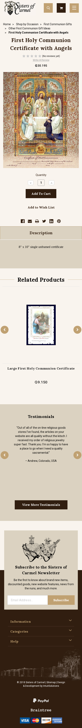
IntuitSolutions (51, 686)
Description (41, 233)
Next (77, 330)
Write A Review (41, 60)
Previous (4, 330)
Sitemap (51, 682)
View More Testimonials (41, 505)
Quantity (41, 175)
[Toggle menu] (74, 8)
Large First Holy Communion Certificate (41, 368)
